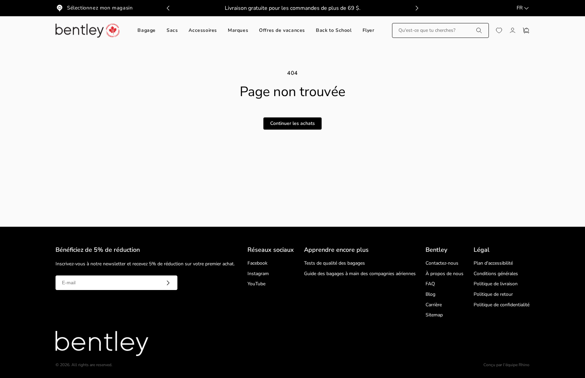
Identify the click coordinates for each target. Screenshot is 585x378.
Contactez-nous (442, 263)
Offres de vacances (282, 30)
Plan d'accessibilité (493, 263)
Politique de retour (493, 294)
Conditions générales (496, 274)
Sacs (172, 30)
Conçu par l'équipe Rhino (506, 365)
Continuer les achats (292, 123)
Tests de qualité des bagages (334, 263)
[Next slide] (416, 8)
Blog (430, 294)
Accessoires (203, 30)
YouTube (256, 284)
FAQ (430, 284)
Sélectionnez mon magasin (100, 7)
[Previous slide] (168, 8)
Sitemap (434, 315)
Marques (238, 30)
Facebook (257, 263)
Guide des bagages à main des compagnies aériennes (360, 274)
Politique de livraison (496, 284)
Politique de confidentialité (501, 305)
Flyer (368, 30)
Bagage (146, 30)
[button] (440, 30)
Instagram (258, 274)
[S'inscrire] (168, 283)
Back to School (333, 30)
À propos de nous (444, 274)
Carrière (434, 305)
